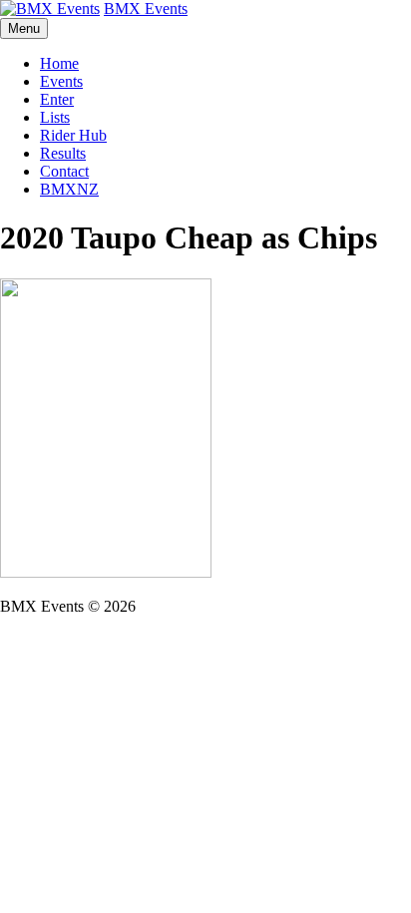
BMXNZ (69, 189)
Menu (24, 28)
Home (59, 63)
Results (63, 153)
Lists (55, 117)
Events (61, 81)
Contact (64, 171)
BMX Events (146, 8)
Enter (57, 99)
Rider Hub (73, 135)
